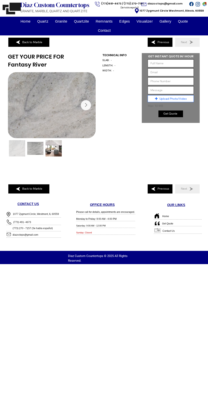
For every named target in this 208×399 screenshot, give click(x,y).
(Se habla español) (130, 7)
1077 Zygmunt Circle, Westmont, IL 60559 (36, 214)
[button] (171, 98)
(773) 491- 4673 (22, 222)
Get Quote (167, 223)
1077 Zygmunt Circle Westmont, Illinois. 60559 (172, 11)
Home (165, 216)
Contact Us (168, 231)
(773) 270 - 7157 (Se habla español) (33, 228)
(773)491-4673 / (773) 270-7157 (122, 3)
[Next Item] (86, 105)
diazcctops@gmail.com (165, 3)
